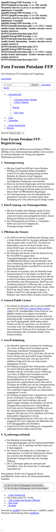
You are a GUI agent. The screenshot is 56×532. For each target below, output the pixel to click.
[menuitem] (25, 99)
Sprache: (5, 133)
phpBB (16, 510)
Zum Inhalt (6, 78)
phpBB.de (34, 513)
